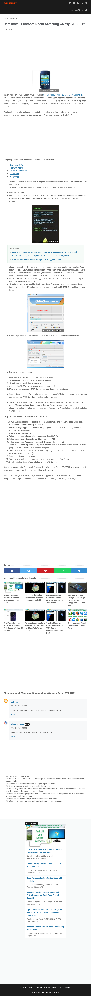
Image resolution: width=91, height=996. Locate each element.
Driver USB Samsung (18, 171)
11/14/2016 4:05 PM (19, 728)
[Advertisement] (45, 50)
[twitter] (86, 3)
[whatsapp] (62, 570)
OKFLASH (41, 992)
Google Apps (15, 176)
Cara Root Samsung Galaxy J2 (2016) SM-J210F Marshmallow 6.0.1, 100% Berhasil (43, 256)
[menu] (6, 10)
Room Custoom (16, 168)
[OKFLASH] (12, 3)
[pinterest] (45, 570)
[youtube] (74, 3)
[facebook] (78, 3)
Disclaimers (39, 987)
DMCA (60, 987)
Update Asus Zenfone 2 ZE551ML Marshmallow (63, 95)
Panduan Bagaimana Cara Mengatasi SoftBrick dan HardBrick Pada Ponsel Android (43, 895)
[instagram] (82, 3)
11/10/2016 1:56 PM (19, 706)
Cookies (68, 987)
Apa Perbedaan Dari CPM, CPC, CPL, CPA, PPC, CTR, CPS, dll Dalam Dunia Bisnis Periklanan (44, 912)
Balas (13, 714)
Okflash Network (17, 724)
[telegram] (79, 570)
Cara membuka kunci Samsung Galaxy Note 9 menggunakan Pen (36, 260)
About (22, 987)
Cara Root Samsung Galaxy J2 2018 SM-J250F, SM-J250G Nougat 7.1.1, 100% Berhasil (44, 252)
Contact (30, 987)
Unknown (14, 702)
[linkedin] (70, 3)
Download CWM (16, 165)
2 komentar (8, 30)
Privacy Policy (51, 987)
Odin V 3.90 (14, 174)
